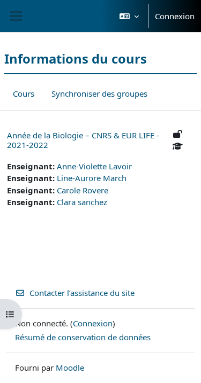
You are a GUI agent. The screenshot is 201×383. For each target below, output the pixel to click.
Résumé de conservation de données (83, 337)
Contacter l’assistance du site (82, 292)
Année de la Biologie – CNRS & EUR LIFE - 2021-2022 (83, 140)
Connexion (175, 16)
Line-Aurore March (91, 178)
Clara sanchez (82, 202)
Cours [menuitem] (23, 93)
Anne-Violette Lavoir (94, 166)
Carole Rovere (82, 190)
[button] (129, 16)
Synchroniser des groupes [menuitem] (99, 93)
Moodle (70, 367)
